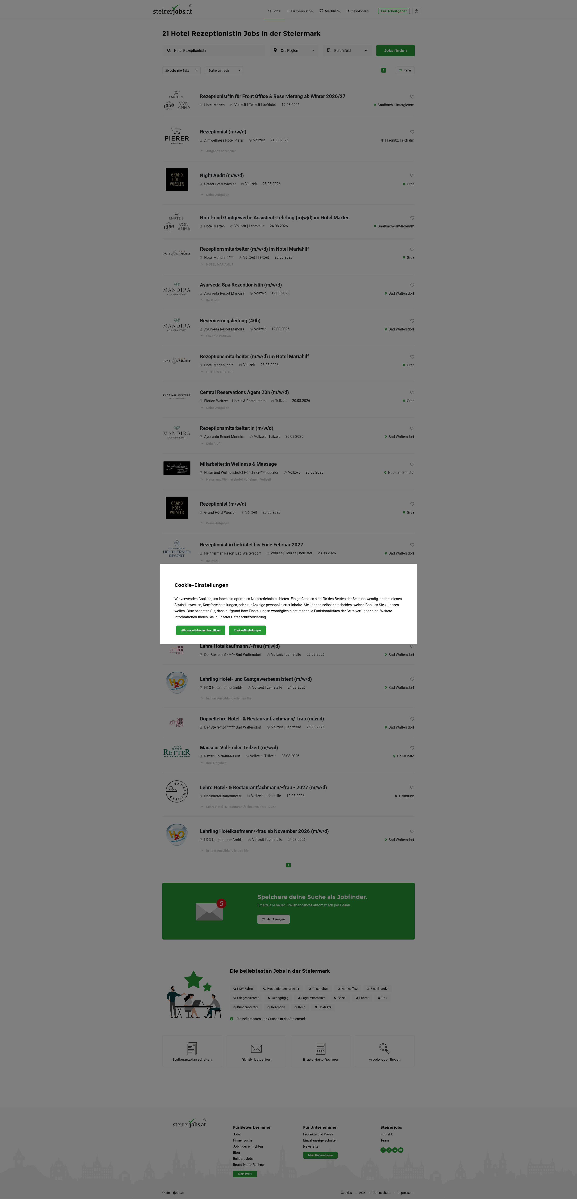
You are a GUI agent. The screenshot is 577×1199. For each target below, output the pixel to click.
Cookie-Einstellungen (247, 630)
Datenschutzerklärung (248, 617)
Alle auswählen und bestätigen (200, 630)
